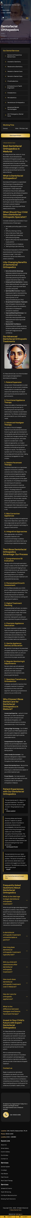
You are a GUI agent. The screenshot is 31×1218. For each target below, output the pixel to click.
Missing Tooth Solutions (8, 1199)
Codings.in (19, 1214)
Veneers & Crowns (6, 1188)
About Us (4, 1145)
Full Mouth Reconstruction (9, 1195)
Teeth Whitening (6, 1192)
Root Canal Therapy (7, 1180)
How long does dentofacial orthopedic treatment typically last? (12, 951)
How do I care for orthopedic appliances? (9, 996)
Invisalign (4, 1170)
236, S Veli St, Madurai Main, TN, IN (17, 1131)
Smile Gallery (5, 1148)
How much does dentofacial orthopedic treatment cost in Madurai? (12, 983)
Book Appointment (15, 135)
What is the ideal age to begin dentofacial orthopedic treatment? (11, 900)
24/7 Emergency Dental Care (15, 115)
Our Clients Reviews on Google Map (14, 877)
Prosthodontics (13, 81)
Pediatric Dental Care (15, 71)
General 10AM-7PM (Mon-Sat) (12, 5)
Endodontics (12, 93)
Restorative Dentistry (15, 66)
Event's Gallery (5, 1152)
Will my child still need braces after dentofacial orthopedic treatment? (10, 967)
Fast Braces (4, 1173)
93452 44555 (5, 10)
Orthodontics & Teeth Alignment (14, 87)
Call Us (9, 1216)
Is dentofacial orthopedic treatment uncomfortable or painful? (12, 936)
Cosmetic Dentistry (14, 62)
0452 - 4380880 (6, 13)
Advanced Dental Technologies (13, 108)
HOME (3, 33)
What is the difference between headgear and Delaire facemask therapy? (11, 1010)
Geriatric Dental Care (15, 76)
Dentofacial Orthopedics (16, 102)
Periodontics (12, 97)
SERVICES (4, 36)
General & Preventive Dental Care (14, 56)
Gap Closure (4, 1177)
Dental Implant (5, 1167)
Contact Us (4, 1159)
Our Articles (4, 1155)
